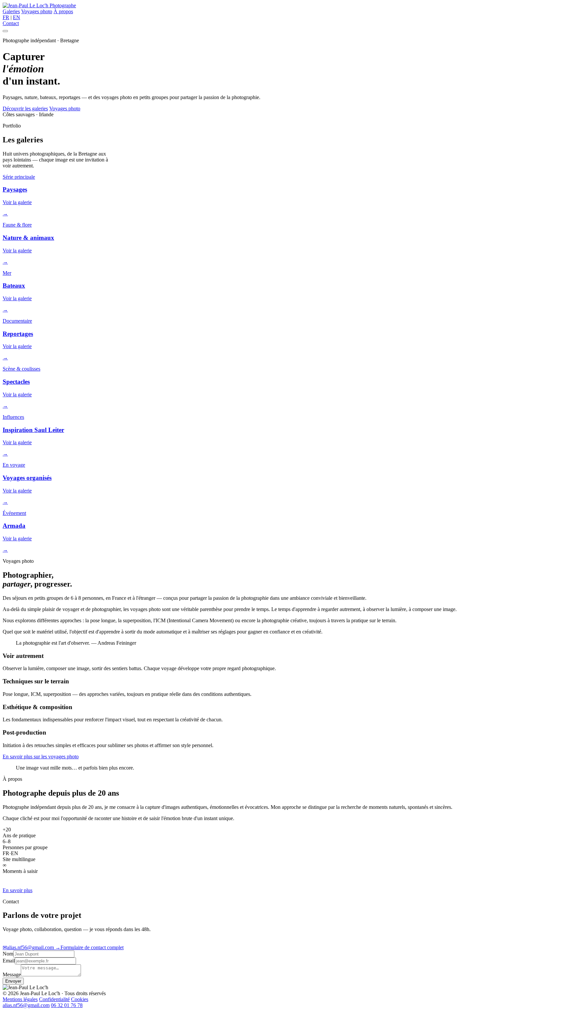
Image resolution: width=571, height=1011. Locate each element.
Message (12, 974)
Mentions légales (20, 999)
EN (16, 17)
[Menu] (5, 31)
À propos (63, 11)
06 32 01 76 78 (67, 1005)
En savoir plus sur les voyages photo (41, 756)
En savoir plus (17, 890)
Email (9, 960)
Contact (11, 23)
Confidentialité (54, 999)
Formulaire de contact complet (89, 947)
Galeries (11, 11)
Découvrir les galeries (25, 108)
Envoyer (13, 981)
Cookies (79, 999)
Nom (8, 954)
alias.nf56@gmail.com (29, 947)
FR (6, 17)
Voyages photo (36, 11)
